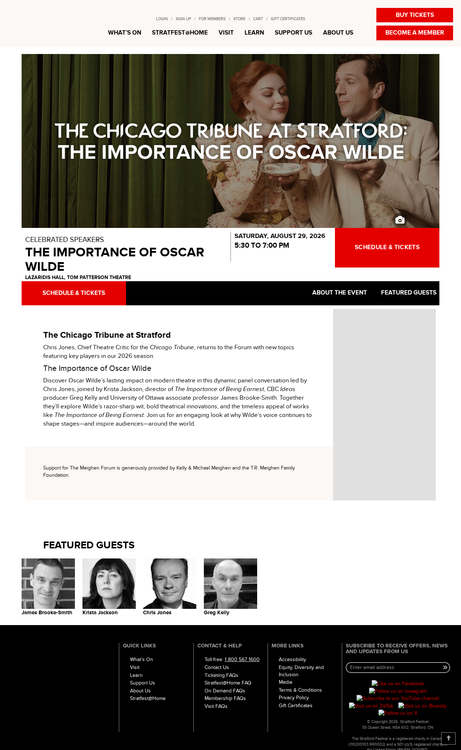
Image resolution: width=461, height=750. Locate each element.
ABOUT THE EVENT (339, 292)
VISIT (226, 32)
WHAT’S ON (124, 32)
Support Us (142, 683)
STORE (239, 19)
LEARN (254, 32)
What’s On (141, 659)
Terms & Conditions (300, 690)
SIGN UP (183, 19)
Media (285, 682)
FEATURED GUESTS (408, 292)
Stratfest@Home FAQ (228, 683)
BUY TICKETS (415, 15)
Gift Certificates (296, 705)
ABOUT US (338, 32)
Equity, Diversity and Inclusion (301, 671)
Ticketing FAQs (221, 675)
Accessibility (292, 659)
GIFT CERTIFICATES (288, 19)
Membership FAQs (225, 698)
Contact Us (217, 667)
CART (258, 19)
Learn (136, 675)
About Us (140, 691)
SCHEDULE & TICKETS (387, 247)
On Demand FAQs (225, 691)
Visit (134, 667)
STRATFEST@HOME (180, 32)
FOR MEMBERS (212, 19)
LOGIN (162, 19)
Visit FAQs (216, 706)
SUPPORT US (293, 32)
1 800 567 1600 (242, 659)
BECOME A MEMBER (414, 32)
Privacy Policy (294, 698)
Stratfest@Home (148, 698)
